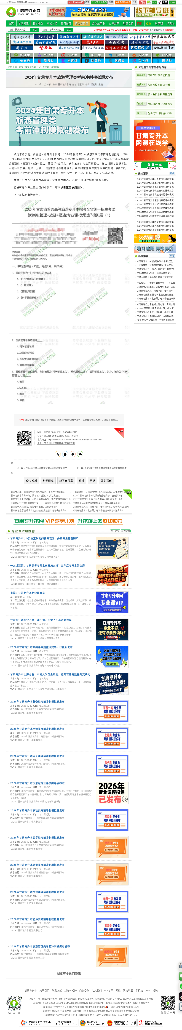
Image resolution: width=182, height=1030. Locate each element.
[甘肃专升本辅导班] (155, 12)
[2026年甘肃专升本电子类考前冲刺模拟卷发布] (112, 766)
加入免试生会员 (123, 2)
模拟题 (57, 801)
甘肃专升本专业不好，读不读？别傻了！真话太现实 (35, 495)
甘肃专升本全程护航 (153, 75)
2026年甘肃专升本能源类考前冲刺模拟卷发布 (37, 919)
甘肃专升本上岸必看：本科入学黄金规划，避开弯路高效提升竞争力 (43, 499)
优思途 (63, 689)
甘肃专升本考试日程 (103, 30)
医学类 (32, 849)
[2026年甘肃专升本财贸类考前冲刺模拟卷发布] (112, 874)
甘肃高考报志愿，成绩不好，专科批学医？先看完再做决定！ (101, 507)
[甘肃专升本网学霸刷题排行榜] (155, 252)
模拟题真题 (81, 23)
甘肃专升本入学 (52, 689)
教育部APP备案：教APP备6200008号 (107, 1011)
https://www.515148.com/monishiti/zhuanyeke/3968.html (75, 439)
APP (147, 990)
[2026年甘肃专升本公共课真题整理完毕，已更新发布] (112, 657)
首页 (11, 23)
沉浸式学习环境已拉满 (154, 113)
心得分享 (114, 23)
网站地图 (128, 990)
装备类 (32, 713)
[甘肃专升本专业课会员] (112, 602)
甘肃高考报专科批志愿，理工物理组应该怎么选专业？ (98, 510)
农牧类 (32, 822)
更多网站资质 (132, 1011)
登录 (87, 2)
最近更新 (125, 531)
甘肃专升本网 (103, 1003)
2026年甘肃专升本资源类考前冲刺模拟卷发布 (37, 892)
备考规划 (31, 480)
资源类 (32, 903)
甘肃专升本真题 (36, 665)
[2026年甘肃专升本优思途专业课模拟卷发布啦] (112, 793)
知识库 (171, 23)
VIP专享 (108, 990)
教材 (148, 23)
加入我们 (97, 990)
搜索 (35, 30)
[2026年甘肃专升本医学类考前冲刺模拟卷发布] (112, 847)
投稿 (100, 84)
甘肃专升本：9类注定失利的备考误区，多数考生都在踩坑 (38, 492)
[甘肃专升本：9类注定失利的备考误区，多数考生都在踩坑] (112, 548)
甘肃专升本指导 (36, 557)
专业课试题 (43, 67)
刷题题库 (48, 480)
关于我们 (44, 990)
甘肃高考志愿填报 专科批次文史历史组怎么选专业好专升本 (39, 510)
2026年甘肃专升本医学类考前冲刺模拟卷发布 (37, 837)
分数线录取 (98, 23)
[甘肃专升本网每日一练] (155, 169)
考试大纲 (52, 23)
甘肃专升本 (23, 557)
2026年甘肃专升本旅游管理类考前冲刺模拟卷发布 (40, 946)
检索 (68, 30)
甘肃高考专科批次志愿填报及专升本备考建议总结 (96, 503)
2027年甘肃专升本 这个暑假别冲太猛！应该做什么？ (98, 499)
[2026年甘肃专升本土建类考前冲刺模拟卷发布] (112, 738)
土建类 (32, 740)
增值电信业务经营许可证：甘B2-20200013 (63, 1007)
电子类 (32, 767)
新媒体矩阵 (70, 990)
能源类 (32, 930)
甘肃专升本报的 (36, 689)
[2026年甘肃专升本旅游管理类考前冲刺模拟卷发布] (112, 956)
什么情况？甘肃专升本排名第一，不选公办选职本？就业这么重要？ (43, 503)
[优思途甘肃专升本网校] (155, 160)
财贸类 (32, 876)
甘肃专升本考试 (36, 801)
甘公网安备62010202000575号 (124, 1007)
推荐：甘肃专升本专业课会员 (27, 592)
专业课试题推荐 (23, 531)
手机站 (139, 990)
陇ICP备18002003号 (95, 1007)
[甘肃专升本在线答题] (155, 242)
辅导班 (159, 23)
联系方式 (57, 990)
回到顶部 (106, 480)
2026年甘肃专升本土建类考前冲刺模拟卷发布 (37, 728)
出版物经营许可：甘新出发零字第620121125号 (66, 1011)
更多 (172, 173)
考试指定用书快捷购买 (154, 103)
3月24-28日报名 (122, 30)
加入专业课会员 (99, 2)
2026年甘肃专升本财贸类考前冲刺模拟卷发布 (37, 864)
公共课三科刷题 (75, 2)
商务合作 (84, 990)
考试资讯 (23, 23)
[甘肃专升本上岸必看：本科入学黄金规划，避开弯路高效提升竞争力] (112, 684)
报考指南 (37, 23)
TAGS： (14, 557)
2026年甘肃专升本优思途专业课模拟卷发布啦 (37, 783)
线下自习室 (66, 480)
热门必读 (115, 531)
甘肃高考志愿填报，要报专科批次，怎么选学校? (34, 507)
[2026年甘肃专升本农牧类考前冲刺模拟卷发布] (112, 820)
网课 (92, 480)
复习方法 (49, 801)
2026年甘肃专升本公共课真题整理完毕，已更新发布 (97, 495)
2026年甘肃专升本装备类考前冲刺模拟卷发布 (37, 701)
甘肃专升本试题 (52, 665)
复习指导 (66, 23)
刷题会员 (128, 23)
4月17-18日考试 (140, 30)
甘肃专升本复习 (52, 557)
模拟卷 (39, 713)
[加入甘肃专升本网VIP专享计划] (88, 16)
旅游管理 (33, 958)
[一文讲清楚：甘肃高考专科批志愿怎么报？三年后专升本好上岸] (112, 575)
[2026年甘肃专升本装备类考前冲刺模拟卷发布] (112, 711)
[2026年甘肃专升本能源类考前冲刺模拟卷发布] (112, 929)
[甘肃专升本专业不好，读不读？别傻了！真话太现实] (112, 630)
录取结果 (169, 30)
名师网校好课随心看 (153, 84)
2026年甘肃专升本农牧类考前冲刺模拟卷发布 (37, 810)
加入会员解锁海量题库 (154, 94)
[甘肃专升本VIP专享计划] (69, 526)
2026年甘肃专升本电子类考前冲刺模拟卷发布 (37, 756)
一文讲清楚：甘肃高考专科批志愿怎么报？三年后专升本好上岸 (102, 492)
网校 (140, 23)
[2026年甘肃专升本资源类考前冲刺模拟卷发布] (112, 902)
